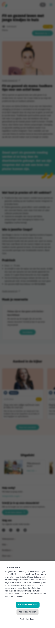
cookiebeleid (19, 596)
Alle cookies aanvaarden (27, 604)
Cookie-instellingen (27, 619)
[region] (27, 594)
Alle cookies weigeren (27, 611)
